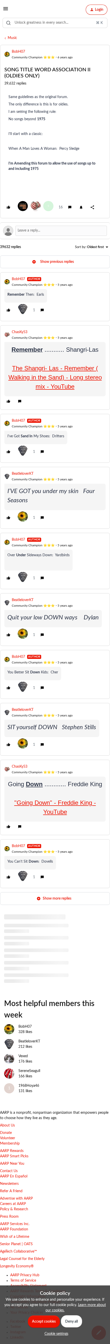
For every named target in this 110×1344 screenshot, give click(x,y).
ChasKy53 (19, 332)
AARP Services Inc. (14, 1224)
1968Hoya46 (28, 1086)
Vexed (23, 1056)
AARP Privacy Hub (24, 1275)
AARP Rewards (12, 1151)
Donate (6, 1133)
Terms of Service (23, 1280)
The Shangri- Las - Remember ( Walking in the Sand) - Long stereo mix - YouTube (55, 377)
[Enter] (8, 23)
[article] (55, 297)
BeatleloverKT (23, 474)
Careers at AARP (13, 1204)
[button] (6, 10)
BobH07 (18, 51)
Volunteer (7, 1138)
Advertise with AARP (16, 1198)
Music (12, 38)
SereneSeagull (29, 1071)
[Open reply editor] (55, 231)
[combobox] (55, 23)
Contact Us (9, 1171)
